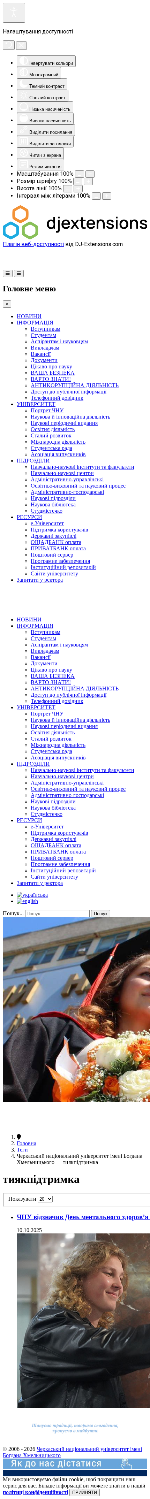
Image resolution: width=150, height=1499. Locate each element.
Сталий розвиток (51, 435)
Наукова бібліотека (53, 504)
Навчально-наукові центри (62, 473)
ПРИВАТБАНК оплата (58, 548)
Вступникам (45, 329)
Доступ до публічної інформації (68, 392)
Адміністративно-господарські (67, 492)
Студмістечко (46, 511)
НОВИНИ (29, 316)
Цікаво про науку (51, 366)
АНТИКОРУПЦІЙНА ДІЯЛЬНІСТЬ (75, 385)
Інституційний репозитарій (63, 567)
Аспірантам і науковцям (59, 341)
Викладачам (45, 348)
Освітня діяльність (53, 429)
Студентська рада (51, 448)
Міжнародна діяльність (58, 442)
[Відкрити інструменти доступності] (14, 13)
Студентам (43, 335)
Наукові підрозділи (53, 498)
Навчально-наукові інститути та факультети (82, 467)
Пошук (100, 913)
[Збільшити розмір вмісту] (90, 174)
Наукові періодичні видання (64, 423)
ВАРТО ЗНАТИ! (51, 379)
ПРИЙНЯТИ (84, 1492)
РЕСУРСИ (29, 517)
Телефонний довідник (57, 398)
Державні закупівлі (53, 536)
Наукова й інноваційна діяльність (70, 417)
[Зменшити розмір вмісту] (79, 174)
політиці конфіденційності (35, 1492)
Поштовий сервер (52, 555)
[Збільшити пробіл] (106, 196)
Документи (44, 360)
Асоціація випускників (58, 454)
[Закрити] (21, 45)
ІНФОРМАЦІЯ (35, 323)
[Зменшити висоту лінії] (67, 188)
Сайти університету (54, 573)
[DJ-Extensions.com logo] (75, 237)
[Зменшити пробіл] (96, 196)
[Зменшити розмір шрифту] (77, 181)
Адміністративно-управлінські (67, 479)
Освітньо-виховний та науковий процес (78, 486)
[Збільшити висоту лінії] (78, 188)
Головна (26, 1143)
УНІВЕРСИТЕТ (36, 404)
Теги (22, 1150)
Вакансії (41, 354)
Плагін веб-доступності (33, 244)
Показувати (23, 1199)
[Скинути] (9, 45)
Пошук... (13, 913)
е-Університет (47, 523)
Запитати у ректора (40, 580)
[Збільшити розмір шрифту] (88, 181)
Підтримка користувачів (59, 530)
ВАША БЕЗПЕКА (53, 373)
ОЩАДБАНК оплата (56, 542)
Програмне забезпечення (60, 561)
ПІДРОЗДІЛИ (33, 461)
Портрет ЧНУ (47, 410)
